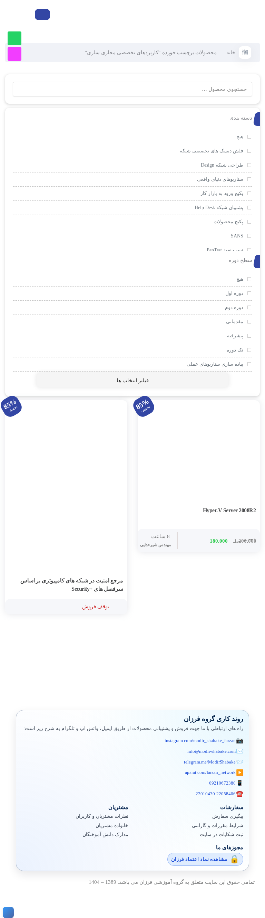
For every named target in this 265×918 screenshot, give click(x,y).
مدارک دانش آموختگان (105, 834)
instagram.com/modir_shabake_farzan (200, 740)
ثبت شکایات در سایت (221, 834)
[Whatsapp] (14, 38)
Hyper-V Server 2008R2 (229, 510)
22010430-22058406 (216, 793)
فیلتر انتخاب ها (133, 380)
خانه (230, 52)
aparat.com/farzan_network (210, 772)
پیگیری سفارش (227, 816)
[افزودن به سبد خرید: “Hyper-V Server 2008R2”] (249, 511)
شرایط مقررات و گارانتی (217, 825)
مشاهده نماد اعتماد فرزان (199, 859)
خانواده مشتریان (112, 825)
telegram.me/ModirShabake (210, 762)
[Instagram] (14, 54)
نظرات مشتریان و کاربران (102, 816)
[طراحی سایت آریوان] (7, 912)
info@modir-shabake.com (211, 751)
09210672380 (222, 783)
